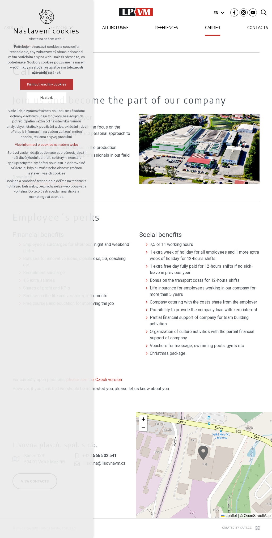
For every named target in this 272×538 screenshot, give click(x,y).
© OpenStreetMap (255, 515)
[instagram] (244, 12)
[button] (203, 453)
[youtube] (253, 12)
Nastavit (46, 98)
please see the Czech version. (94, 379)
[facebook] (234, 12)
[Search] (264, 12)
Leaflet (230, 515)
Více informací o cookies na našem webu (46, 145)
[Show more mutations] (222, 13)
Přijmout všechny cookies (46, 84)
